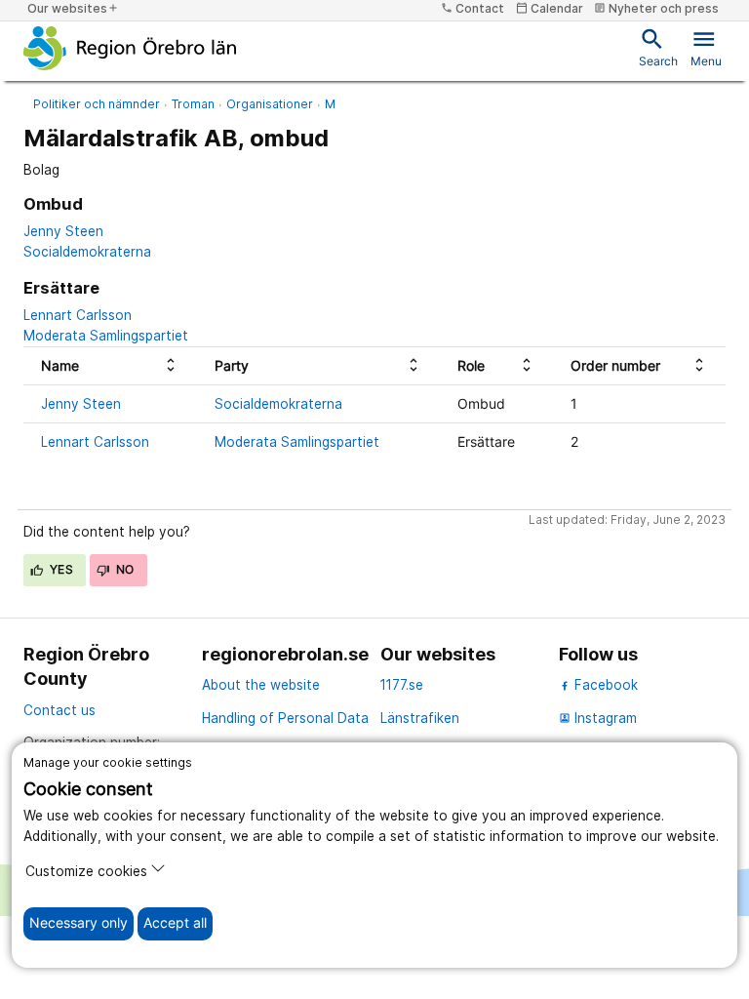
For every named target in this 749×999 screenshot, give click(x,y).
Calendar (549, 8)
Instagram (598, 718)
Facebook (604, 685)
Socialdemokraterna (87, 252)
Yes (60, 569)
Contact (472, 8)
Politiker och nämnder (96, 104)
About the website (261, 685)
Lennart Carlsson (77, 315)
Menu (706, 46)
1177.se (401, 685)
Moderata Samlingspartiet (105, 335)
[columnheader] (110, 365)
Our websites (73, 8)
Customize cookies (86, 871)
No (124, 569)
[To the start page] (130, 47)
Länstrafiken (419, 718)
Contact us (59, 710)
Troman (193, 104)
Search (658, 46)
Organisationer (269, 104)
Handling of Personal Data (285, 718)
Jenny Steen (63, 231)
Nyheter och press (656, 8)
